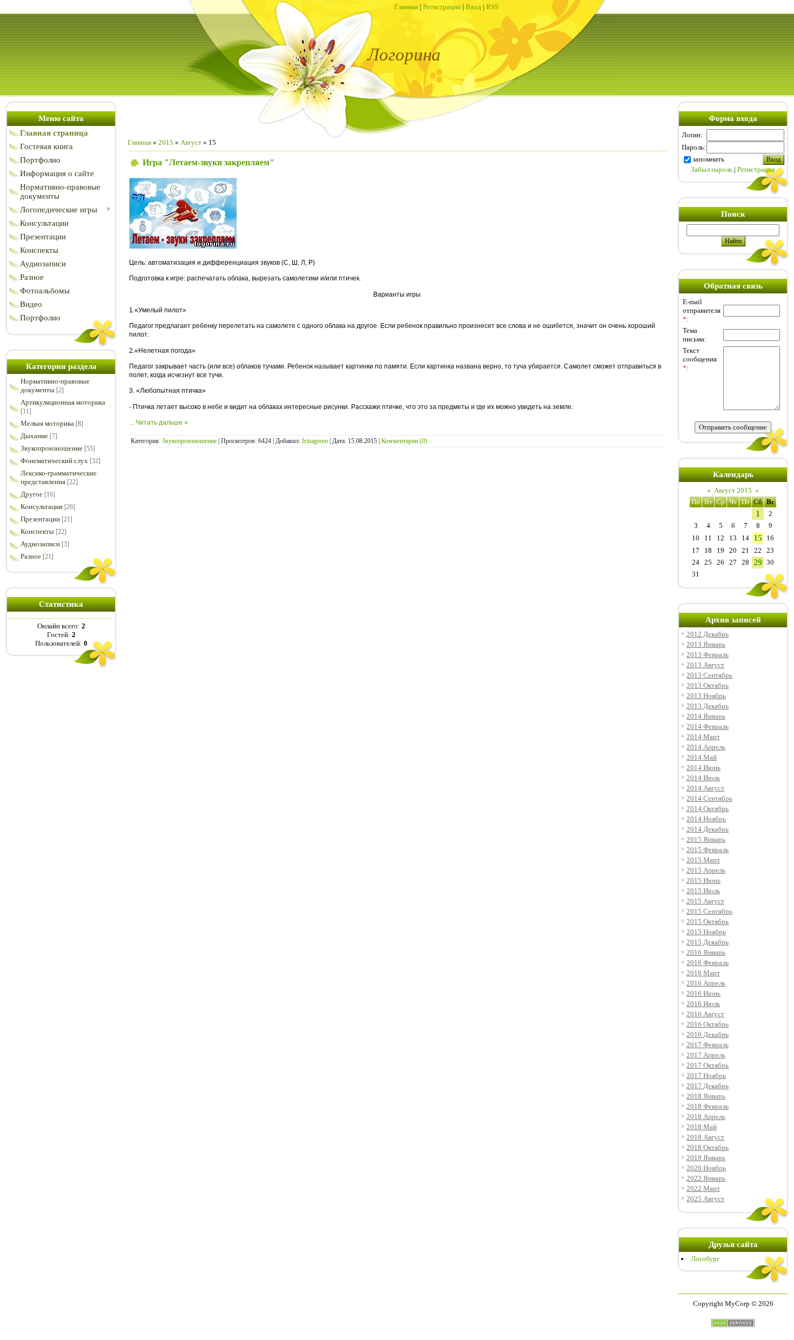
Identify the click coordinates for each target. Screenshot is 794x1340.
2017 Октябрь (708, 1065)
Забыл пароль (711, 169)
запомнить (708, 159)
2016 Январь (706, 952)
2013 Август (705, 665)
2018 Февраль (708, 1106)
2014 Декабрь (708, 829)
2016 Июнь (704, 993)
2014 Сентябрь (709, 798)
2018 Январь (706, 1096)
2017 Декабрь (708, 1086)
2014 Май (702, 757)
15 (757, 537)
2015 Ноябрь (706, 932)
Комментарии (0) (404, 441)
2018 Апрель (706, 1117)
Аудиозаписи (40, 544)
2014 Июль (703, 778)
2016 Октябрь (708, 1024)
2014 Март (703, 737)
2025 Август (705, 1199)
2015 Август (705, 901)
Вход (473, 7)
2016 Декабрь (708, 1034)
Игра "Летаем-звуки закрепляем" (208, 162)
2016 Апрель (706, 983)
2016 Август (705, 1014)
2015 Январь (706, 839)
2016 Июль (703, 1004)
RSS (492, 7)
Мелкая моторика (47, 423)
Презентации (40, 519)
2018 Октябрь (708, 1147)
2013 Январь (706, 644)
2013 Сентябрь (709, 675)
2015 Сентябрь (709, 911)
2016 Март (703, 973)
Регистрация (442, 7)
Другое (32, 494)
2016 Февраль (708, 963)
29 (757, 562)
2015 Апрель (706, 870)
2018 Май (702, 1127)
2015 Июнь (704, 880)
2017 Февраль (708, 1045)
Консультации (42, 506)
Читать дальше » (162, 422)
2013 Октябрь (708, 685)
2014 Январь (706, 716)
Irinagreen (315, 441)
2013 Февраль (708, 655)
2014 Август (705, 788)
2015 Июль (703, 891)
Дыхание (34, 436)
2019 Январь (706, 1158)
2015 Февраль (708, 850)
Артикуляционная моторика (63, 402)
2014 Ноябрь (706, 819)
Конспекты (37, 531)
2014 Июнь (704, 767)
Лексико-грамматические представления (59, 477)
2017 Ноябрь (706, 1075)
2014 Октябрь (708, 809)
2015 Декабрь (708, 942)
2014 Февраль (708, 726)
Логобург (705, 1259)
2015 (165, 142)
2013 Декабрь (708, 706)
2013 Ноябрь (706, 696)
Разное (31, 556)
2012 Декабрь (708, 634)
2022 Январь (706, 1178)
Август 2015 (733, 490)
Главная (406, 7)
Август (190, 142)
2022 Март (703, 1188)
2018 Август (705, 1137)
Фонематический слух (54, 461)
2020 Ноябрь (706, 1168)
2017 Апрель (706, 1055)
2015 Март (703, 860)
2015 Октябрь (708, 921)
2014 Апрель (706, 747)
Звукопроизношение (52, 448)
